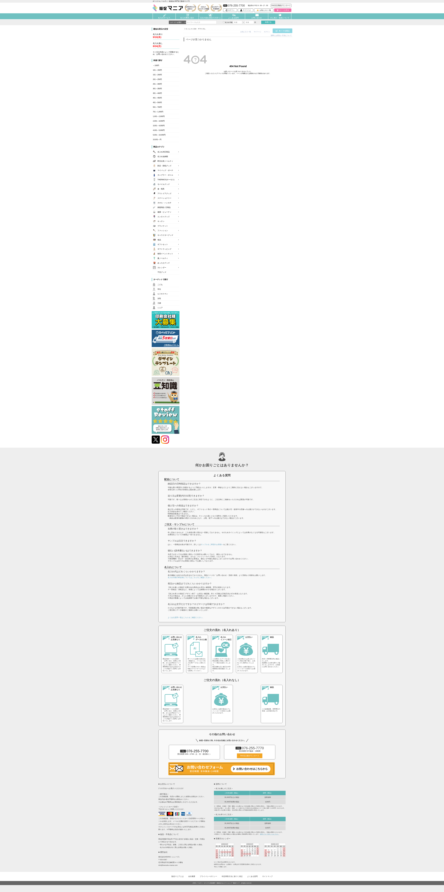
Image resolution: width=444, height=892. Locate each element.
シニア (160, 308)
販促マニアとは (177, 876)
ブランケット (162, 226)
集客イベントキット (165, 254)
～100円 (156, 65)
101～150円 (157, 70)
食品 (159, 240)
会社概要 (191, 876)
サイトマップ (267, 876)
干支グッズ (161, 272)
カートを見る (284, 10)
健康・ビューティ (164, 212)
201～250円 (157, 79)
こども (160, 284)
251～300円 (157, 84)
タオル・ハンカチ (164, 203)
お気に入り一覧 (265, 10)
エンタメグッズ (163, 217)
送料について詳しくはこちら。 (269, 834)
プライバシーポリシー (208, 876)
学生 (159, 289)
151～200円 (157, 75)
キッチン (160, 221)
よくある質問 (233, 18)
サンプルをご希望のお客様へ (212, 544)
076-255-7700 (195, 751)
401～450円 (157, 98)
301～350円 (157, 89)
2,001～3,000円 (159, 121)
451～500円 (157, 102)
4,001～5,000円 (159, 130)
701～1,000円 (158, 112)
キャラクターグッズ (165, 235)
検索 (268, 22)
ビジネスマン (162, 294)
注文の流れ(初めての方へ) (210, 18)
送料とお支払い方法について (281, 35)
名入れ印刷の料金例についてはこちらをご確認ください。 (190, 577)
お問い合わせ (256, 18)
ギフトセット (162, 244)
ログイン (231, 10)
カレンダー (161, 267)
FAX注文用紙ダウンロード (281, 5)
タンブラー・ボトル (165, 175)
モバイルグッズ (163, 184)
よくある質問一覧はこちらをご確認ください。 (186, 617)
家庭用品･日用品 (164, 207)
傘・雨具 (160, 189)
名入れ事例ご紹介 (187, 18)
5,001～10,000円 (159, 135)
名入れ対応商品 (163, 152)
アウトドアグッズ (164, 193)
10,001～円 (157, 139)
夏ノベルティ (162, 258)
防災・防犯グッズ (164, 166)
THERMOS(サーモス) (165, 180)
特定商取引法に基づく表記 (232, 876)
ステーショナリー (164, 198)
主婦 (159, 303)
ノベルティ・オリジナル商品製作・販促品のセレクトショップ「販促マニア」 (218, 883)
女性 (159, 298)
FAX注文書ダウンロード (249, 756)
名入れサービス (164, 18)
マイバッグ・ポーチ (165, 170)
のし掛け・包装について (279, 18)
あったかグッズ (163, 263)
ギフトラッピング (164, 249)
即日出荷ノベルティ (165, 161)
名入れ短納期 (162, 156)
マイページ (247, 10)
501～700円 (157, 107)
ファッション (162, 230)
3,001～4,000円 (159, 126)
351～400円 (157, 93)
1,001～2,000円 (159, 116)
